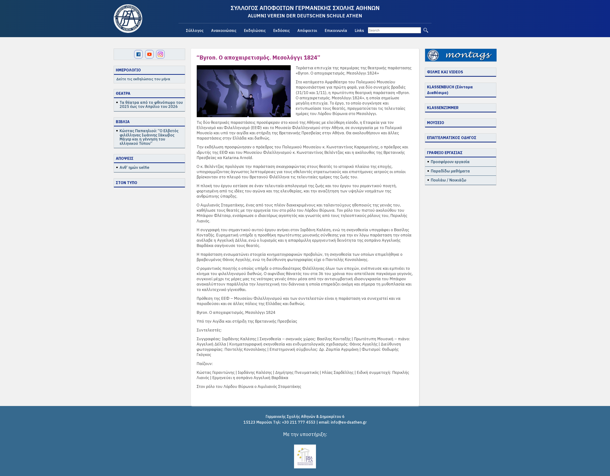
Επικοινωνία (336, 30)
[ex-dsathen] (128, 18)
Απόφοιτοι (307, 30)
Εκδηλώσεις (255, 30)
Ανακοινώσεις (223, 30)
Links (359, 30)
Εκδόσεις (281, 30)
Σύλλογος (194, 30)
